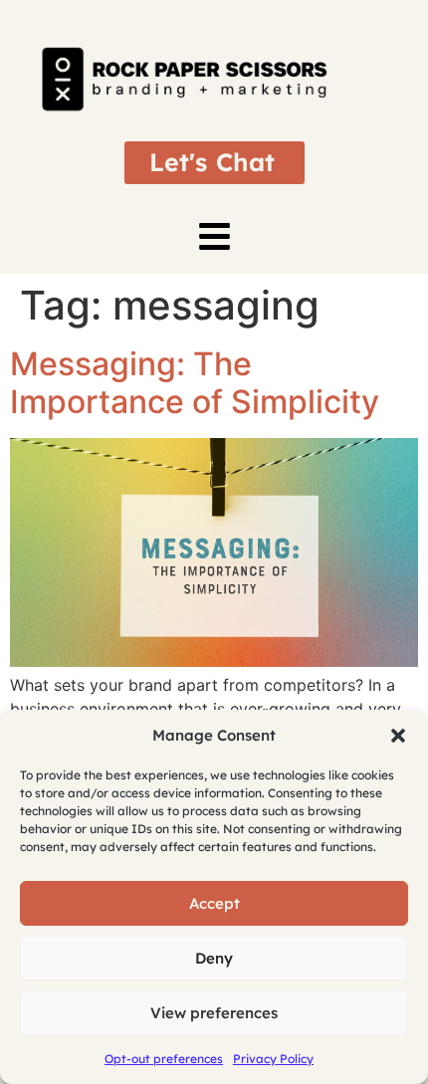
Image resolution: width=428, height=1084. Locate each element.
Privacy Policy (273, 1058)
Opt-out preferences (164, 1058)
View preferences (214, 1012)
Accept (214, 903)
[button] (398, 736)
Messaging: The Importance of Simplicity (194, 382)
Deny (214, 958)
